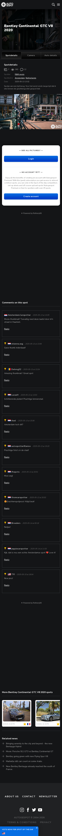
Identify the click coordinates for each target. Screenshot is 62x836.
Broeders (15, 523)
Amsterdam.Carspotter (19, 315)
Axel (13, 420)
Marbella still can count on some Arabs (24, 761)
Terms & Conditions (21, 822)
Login (31, 158)
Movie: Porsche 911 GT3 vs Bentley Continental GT (29, 751)
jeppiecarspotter (19, 548)
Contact (28, 796)
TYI (13, 574)
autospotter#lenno (21, 446)
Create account (31, 196)
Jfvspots (15, 471)
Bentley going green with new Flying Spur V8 (27, 756)
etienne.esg (17, 343)
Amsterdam (20, 78)
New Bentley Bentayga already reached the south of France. (30, 768)
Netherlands (31, 78)
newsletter (48, 796)
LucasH (14, 395)
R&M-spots (19, 74)
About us (12, 796)
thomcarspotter (19, 497)
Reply (6, 329)
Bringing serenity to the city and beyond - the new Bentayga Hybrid (29, 745)
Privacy (45, 822)
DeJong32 (16, 369)
